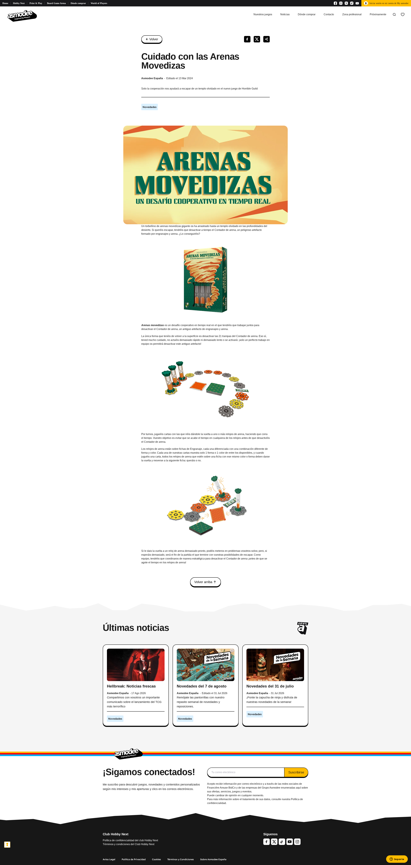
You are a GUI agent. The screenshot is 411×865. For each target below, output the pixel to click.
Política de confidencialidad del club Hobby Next (130, 840)
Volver (153, 39)
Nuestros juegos (263, 14)
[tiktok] (282, 841)
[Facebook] (335, 3)
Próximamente (378, 14)
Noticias (285, 14)
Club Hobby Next (115, 834)
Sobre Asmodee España (213, 859)
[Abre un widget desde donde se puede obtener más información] (397, 859)
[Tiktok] (351, 3)
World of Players (99, 3)
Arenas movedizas (152, 325)
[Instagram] (341, 3)
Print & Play (36, 3)
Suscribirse (296, 772)
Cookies (156, 859)
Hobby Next (19, 3)
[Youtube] (357, 3)
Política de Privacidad (134, 859)
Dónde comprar (78, 3)
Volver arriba (203, 582)
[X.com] (346, 3)
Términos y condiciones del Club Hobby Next (128, 844)
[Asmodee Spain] (22, 14)
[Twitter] (274, 841)
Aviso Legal (109, 859)
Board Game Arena (56, 3)
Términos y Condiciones (180, 859)
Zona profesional (352, 14)
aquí (298, 787)
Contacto (329, 14)
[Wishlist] (403, 14)
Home (5, 3)
